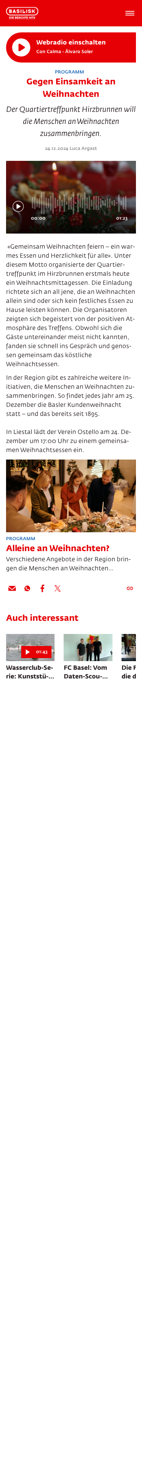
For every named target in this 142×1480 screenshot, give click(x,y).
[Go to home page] (22, 13)
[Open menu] (130, 13)
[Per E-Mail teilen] (12, 588)
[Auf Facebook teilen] (42, 588)
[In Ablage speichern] (130, 588)
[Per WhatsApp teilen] (27, 588)
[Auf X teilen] (57, 588)
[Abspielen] (21, 47)
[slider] (80, 203)
